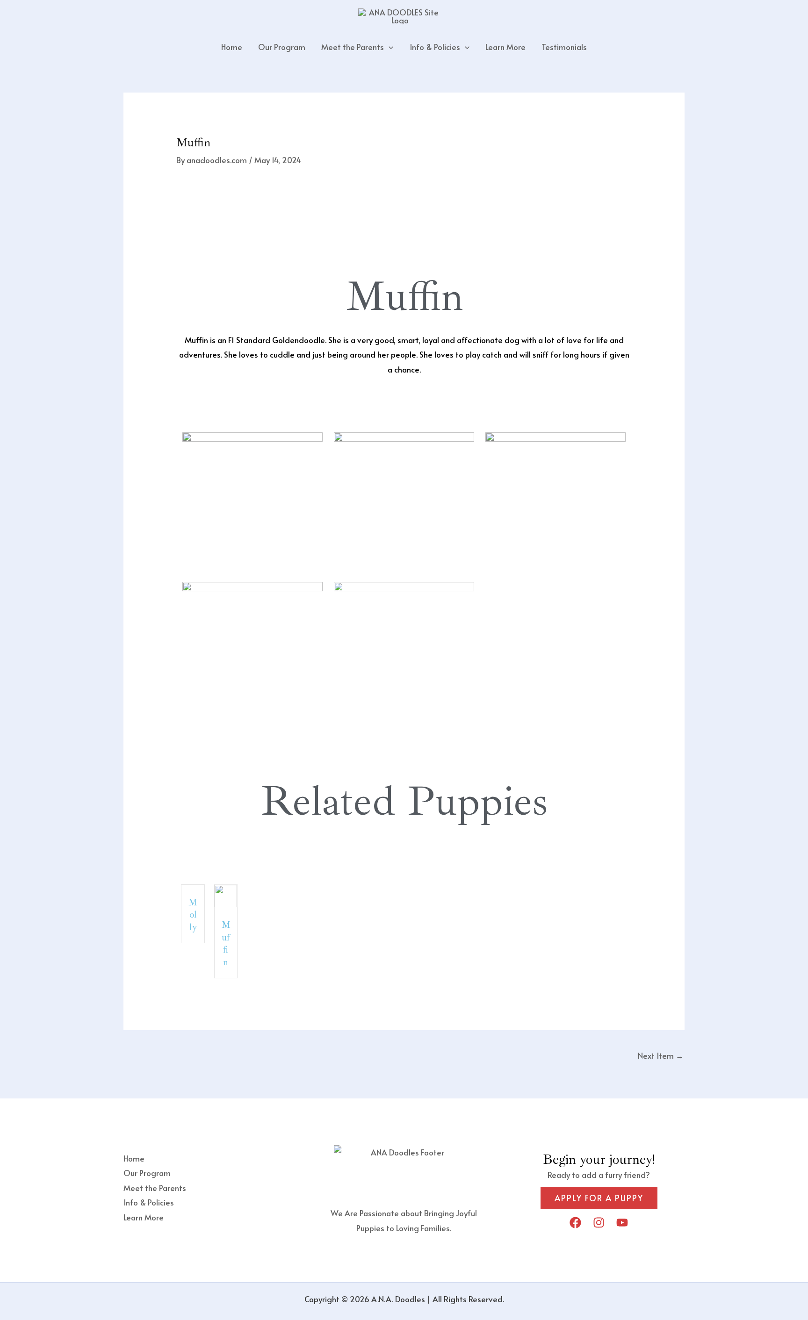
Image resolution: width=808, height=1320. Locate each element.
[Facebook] (575, 1222)
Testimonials (564, 46)
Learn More (505, 46)
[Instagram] (599, 1222)
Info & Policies (435, 46)
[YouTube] (622, 1222)
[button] (388, 47)
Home (231, 46)
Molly (192, 915)
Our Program (281, 46)
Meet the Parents (352, 46)
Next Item (661, 1055)
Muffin (226, 943)
